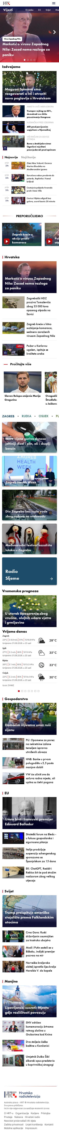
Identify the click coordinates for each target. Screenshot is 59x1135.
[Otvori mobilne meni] (54, 3)
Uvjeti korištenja (34, 1124)
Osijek (44, 416)
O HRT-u (8, 1113)
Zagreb (8, 416)
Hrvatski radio (32, 1117)
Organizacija (22, 1113)
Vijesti (8, 10)
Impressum (31, 1128)
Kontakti (49, 1124)
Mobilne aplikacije (13, 1128)
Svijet (48, 9)
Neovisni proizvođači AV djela (20, 1120)
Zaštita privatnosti (13, 1124)
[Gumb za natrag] (5, 690)
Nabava (18, 1117)
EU (39, 9)
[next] (55, 32)
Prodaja (8, 1117)
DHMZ (11, 685)
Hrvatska (29, 9)
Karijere (35, 1113)
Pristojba (45, 1113)
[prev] (4, 32)
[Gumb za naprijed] (53, 690)
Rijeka (26, 416)
